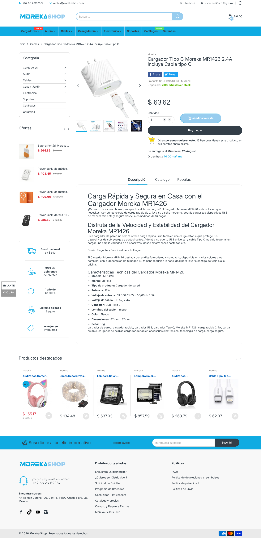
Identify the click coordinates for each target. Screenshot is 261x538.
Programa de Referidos (109, 488)
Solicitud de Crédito (107, 483)
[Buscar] (177, 16)
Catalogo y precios (107, 500)
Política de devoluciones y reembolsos (195, 477)
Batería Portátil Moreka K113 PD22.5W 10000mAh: (52, 146)
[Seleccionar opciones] (48, 415)
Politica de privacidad (185, 483)
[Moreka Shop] (42, 16)
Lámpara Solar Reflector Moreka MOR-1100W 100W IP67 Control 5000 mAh (109, 376)
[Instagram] (46, 512)
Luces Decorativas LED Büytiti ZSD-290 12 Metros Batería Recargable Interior (73, 376)
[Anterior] (68, 129)
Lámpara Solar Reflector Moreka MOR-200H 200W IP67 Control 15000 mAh (149, 376)
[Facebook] (21, 512)
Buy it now (195, 130)
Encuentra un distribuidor (110, 471)
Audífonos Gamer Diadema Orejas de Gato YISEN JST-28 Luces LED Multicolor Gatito (36, 376)
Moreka (152, 54)
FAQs (175, 471)
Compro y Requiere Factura (112, 506)
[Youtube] (38, 512)
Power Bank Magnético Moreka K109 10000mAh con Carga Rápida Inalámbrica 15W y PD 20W (53, 192)
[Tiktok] (29, 512)
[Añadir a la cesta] (86, 416)
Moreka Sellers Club (107, 512)
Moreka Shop (38, 533)
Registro (228, 3)
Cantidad (153, 113)
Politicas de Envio (182, 488)
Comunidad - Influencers (110, 494)
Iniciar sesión (212, 3)
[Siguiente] (64, 129)
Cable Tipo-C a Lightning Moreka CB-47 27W (223, 376)
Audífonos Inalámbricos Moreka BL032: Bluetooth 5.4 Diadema (185, 376)
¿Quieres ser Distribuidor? (111, 477)
